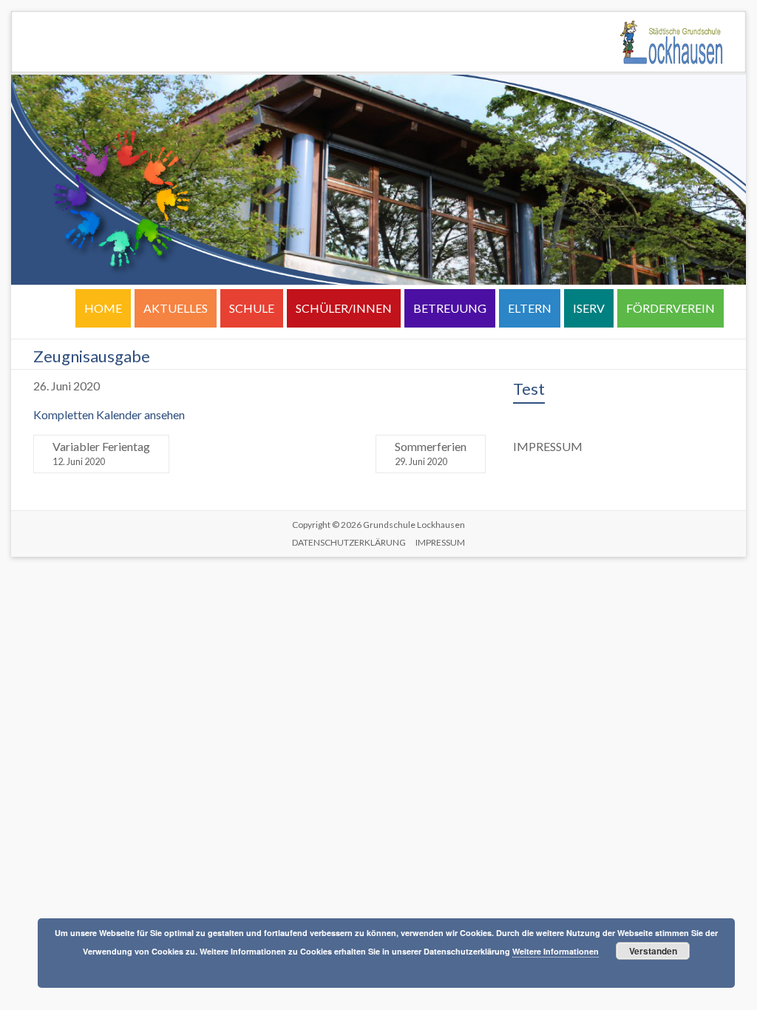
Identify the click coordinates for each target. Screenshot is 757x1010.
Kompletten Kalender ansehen (109, 414)
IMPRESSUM (440, 542)
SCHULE (251, 308)
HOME (103, 308)
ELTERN (529, 308)
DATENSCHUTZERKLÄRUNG (349, 542)
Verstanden (653, 951)
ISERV (589, 308)
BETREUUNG (449, 308)
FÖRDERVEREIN (670, 308)
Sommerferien (430, 453)
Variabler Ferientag (101, 453)
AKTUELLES (175, 308)
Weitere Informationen (555, 951)
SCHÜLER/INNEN (344, 308)
